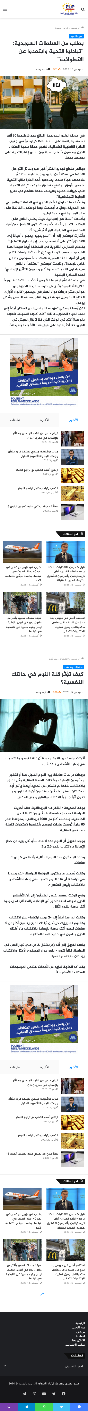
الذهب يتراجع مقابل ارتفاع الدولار (38, 488)
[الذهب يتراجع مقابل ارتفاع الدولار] (72, 493)
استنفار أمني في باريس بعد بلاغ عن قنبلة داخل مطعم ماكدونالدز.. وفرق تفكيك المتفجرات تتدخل (67, 625)
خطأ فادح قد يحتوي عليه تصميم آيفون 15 (32, 506)
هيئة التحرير (78, 1327)
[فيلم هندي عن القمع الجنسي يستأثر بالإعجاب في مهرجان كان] (72, 438)
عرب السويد (62, 27)
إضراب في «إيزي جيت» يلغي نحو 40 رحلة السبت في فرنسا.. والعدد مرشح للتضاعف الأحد (23, 574)
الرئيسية (76, 27)
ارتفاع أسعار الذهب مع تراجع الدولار (37, 470)
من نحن (80, 1331)
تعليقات (15, 420)
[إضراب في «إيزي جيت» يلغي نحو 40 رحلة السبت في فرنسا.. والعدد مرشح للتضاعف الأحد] (22, 552)
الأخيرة (44, 420)
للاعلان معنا (78, 1340)
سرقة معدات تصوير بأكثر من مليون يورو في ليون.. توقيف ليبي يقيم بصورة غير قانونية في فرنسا (24, 625)
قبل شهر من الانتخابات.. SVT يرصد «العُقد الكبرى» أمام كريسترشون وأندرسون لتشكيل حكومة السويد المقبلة (66, 574)
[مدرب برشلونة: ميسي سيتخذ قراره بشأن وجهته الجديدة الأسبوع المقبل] (72, 457)
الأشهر (73, 420)
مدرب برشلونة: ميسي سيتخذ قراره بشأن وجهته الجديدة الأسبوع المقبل (33, 454)
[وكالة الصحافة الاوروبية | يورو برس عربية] (68, 9)
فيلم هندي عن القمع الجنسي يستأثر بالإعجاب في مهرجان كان (35, 435)
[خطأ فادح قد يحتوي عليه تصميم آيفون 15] (72, 512)
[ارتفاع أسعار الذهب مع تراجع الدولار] (72, 475)
